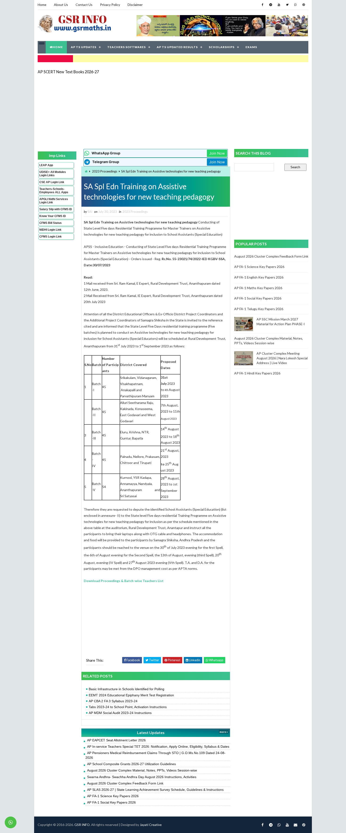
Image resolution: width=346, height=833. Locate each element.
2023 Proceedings (104, 171)
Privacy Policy (110, 5)
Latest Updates (151, 732)
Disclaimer (135, 5)
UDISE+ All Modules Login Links (52, 173)
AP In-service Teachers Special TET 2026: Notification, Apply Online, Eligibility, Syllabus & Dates (158, 746)
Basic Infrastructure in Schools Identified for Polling (126, 689)
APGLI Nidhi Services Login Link (53, 200)
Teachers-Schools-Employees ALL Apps (53, 190)
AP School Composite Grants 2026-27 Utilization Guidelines (131, 764)
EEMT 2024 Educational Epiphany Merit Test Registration (131, 695)
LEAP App (46, 165)
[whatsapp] (295, 4)
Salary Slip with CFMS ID (55, 209)
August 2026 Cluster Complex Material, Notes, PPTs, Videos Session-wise (142, 770)
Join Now (217, 153)
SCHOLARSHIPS (221, 47)
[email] (295, 824)
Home (42, 5)
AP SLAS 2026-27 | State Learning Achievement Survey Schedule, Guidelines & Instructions (155, 790)
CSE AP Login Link (51, 182)
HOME (57, 47)
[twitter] (287, 4)
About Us (61, 5)
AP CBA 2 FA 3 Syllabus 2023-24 (113, 701)
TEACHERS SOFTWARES (126, 47)
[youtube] (278, 4)
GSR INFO (82, 825)
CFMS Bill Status (50, 223)
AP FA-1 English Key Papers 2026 (258, 277)
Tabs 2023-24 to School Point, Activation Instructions (128, 707)
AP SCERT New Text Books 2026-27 (68, 72)
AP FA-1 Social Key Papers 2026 (111, 802)
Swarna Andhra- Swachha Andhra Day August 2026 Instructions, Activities (141, 777)
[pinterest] (303, 4)
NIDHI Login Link (50, 229)
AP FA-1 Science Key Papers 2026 (113, 796)
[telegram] (270, 4)
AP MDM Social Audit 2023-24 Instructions (120, 713)
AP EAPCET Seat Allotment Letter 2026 (116, 740)
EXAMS (251, 47)
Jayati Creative (151, 825)
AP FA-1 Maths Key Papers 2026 (258, 288)
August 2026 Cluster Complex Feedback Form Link (125, 783)
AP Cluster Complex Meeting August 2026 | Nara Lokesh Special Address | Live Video (282, 358)
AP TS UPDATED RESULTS (177, 47)
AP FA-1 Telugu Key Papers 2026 (258, 309)
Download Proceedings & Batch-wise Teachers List (124, 581)
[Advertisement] (173, 111)
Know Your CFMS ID (52, 216)
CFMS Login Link (50, 236)
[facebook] (262, 4)
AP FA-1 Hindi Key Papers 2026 (257, 373)
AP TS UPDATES (83, 47)
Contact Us (84, 5)
